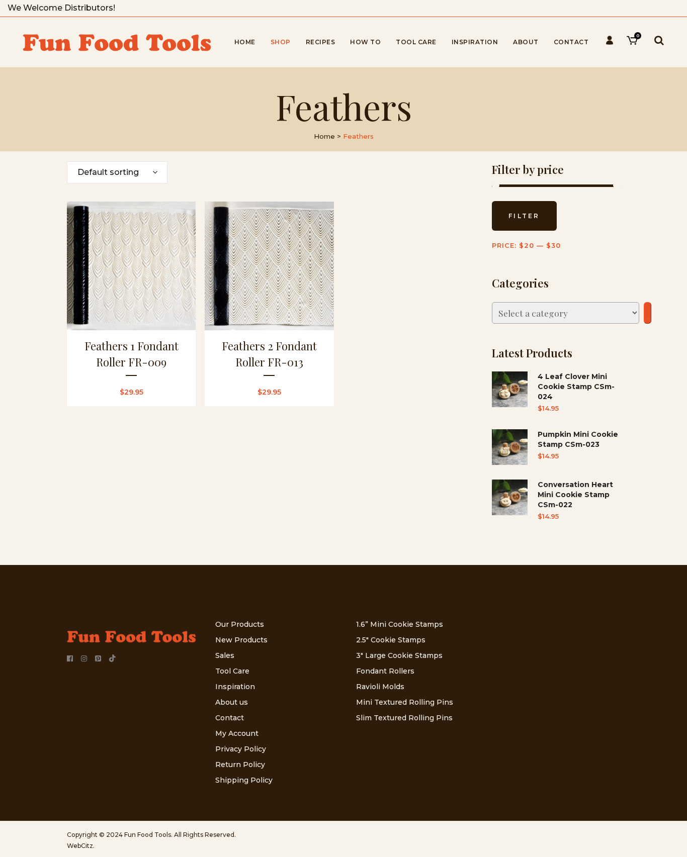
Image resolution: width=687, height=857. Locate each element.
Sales (224, 655)
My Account (237, 733)
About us (231, 702)
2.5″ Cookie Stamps (390, 639)
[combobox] (117, 172)
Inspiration (235, 686)
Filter (524, 216)
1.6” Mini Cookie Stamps (399, 624)
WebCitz (80, 845)
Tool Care (232, 671)
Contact (229, 717)
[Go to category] (647, 313)
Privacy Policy (240, 748)
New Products (241, 639)
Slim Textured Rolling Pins (404, 717)
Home (324, 136)
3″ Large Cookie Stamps (399, 655)
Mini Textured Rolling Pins (404, 702)
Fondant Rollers (385, 671)
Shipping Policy (244, 780)
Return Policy (240, 764)
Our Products (239, 624)
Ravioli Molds (380, 686)
